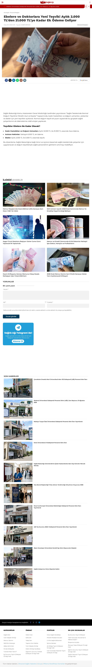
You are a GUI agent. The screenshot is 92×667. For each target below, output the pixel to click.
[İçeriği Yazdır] (24, 80)
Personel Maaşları (83, 25)
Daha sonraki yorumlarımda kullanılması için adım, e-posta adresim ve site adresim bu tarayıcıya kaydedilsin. (37, 310)
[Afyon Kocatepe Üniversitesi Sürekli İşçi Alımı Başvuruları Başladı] (18, 566)
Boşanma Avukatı (73, 642)
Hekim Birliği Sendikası (33, 649)
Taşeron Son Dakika (32, 643)
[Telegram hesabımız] (39, 622)
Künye (40, 664)
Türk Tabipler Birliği (10, 637)
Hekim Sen (29, 635)
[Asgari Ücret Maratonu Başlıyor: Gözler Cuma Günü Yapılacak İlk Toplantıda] (24, 227)
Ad (4, 302)
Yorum (5, 289)
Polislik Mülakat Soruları (54, 637)
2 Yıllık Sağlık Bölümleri (54, 640)
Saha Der (28, 637)
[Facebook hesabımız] (30, 622)
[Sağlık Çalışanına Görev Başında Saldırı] (18, 587)
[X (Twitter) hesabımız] (33, 622)
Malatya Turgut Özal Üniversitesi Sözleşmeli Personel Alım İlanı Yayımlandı (29, 6)
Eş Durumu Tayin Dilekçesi (76, 635)
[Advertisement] (46, 97)
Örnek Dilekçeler (9, 649)
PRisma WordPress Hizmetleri (54, 664)
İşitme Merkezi (51, 643)
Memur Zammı (8, 640)
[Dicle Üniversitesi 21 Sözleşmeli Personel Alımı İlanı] (18, 460)
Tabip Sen (29, 640)
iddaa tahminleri (9, 646)
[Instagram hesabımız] (36, 622)
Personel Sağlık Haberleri (27, 664)
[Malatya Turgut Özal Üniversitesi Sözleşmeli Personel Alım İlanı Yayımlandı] (18, 439)
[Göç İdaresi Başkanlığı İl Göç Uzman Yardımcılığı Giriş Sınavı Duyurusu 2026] (18, 502)
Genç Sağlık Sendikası (54, 635)
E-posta (50, 302)
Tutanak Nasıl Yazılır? (10, 651)
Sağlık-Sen (7, 635)
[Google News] (83, 80)
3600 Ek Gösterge (9, 643)
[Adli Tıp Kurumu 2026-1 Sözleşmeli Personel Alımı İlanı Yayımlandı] (18, 545)
